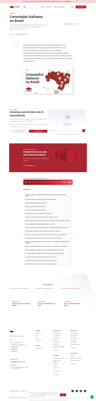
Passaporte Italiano (57, 360)
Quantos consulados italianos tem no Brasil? (35, 206)
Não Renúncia (56, 362)
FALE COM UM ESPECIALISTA (19, 131)
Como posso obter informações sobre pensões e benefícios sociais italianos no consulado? (46, 246)
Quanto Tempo (56, 338)
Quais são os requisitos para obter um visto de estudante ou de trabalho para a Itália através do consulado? (47, 242)
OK (63, 394)
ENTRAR (72, 6)
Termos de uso (25, 391)
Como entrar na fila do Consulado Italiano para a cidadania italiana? (40, 199)
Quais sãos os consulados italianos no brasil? (35, 210)
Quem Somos (38, 333)
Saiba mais (67, 1)
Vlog (36, 338)
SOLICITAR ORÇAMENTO (38, 131)
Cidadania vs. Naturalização (58, 346)
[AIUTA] (26, 7)
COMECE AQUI (48, 6)
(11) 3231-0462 (14, 349)
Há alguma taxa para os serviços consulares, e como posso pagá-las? (41, 264)
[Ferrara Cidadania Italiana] (15, 7)
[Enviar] (83, 130)
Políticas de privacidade (15, 391)
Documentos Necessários (58, 358)
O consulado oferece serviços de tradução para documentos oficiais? (41, 260)
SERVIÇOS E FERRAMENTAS (59, 6)
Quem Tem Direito (56, 333)
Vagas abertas (39, 348)
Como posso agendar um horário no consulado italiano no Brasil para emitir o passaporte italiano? (45, 195)
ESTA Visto (55, 364)
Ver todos (56, 350)
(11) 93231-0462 (14, 347)
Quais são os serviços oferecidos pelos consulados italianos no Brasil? (41, 217)
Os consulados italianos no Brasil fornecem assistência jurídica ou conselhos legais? (44, 253)
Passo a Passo (56, 342)
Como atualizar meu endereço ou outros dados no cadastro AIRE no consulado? (43, 238)
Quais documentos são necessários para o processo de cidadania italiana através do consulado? (47, 220)
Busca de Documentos (74, 360)
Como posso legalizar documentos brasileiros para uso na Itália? (40, 224)
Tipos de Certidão (56, 371)
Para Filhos (55, 344)
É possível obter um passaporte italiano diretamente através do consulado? (42, 231)
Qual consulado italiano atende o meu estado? (35, 203)
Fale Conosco (38, 340)
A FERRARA (42, 6)
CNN (54, 369)
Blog (37, 335)
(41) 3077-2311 (14, 351)
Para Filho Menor (73, 338)
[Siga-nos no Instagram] (72, 391)
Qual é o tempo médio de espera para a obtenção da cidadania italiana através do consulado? (46, 227)
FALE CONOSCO (81, 6)
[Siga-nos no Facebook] (85, 391)
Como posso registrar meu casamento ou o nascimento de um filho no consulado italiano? (45, 234)
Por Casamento (73, 340)
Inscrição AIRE (73, 342)
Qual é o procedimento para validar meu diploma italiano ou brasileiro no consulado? (44, 250)
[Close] (84, 1)
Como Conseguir (56, 335)
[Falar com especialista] (92, 397)
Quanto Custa (55, 340)
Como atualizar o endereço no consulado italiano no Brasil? (38, 213)
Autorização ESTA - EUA (75, 344)
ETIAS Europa (55, 367)
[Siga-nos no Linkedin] (77, 391)
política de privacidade (40, 394)
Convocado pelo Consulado (75, 358)
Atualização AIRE (73, 335)
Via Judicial (72, 356)
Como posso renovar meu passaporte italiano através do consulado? (41, 257)
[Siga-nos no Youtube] (81, 391)
